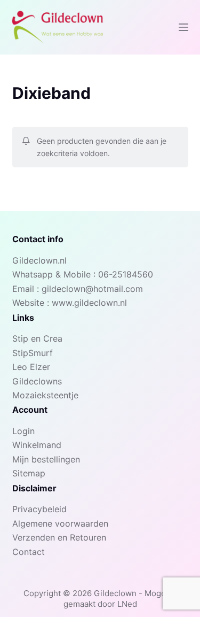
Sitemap (28, 473)
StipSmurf (32, 353)
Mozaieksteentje (45, 395)
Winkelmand (36, 444)
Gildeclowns (37, 381)
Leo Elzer (31, 366)
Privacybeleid (39, 509)
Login (23, 431)
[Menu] (183, 27)
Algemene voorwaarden (60, 523)
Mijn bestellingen (46, 459)
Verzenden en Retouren (59, 537)
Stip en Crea (37, 338)
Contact (28, 551)
